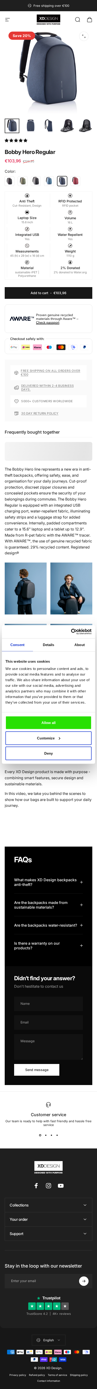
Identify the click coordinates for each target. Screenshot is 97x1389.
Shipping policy (79, 1375)
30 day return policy (39, 413)
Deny (48, 753)
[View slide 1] (40, 1135)
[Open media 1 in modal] (84, 36)
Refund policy (37, 1375)
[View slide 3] (51, 1135)
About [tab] (79, 645)
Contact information (48, 1380)
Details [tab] (48, 645)
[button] (16, 140)
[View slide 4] (57, 1135)
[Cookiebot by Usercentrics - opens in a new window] (71, 632)
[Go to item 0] (12, 126)
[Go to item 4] (67, 126)
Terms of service (57, 1375)
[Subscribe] (84, 1281)
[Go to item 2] (30, 126)
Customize (46, 738)
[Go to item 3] (48, 126)
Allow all (48, 723)
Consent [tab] (17, 645)
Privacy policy (17, 1375)
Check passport (47, 322)
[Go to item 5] (85, 126)
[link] (26, 589)
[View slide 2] (45, 1135)
